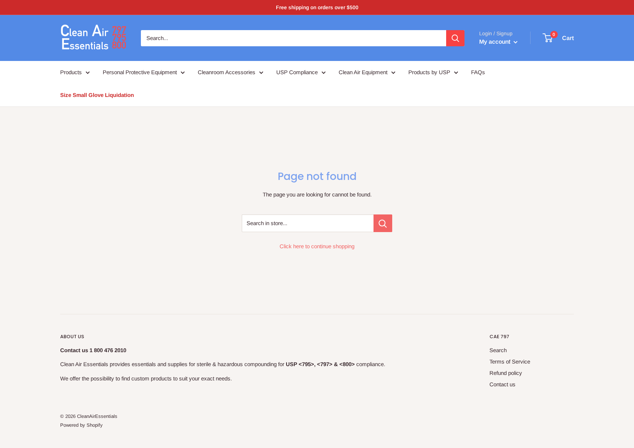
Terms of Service (509, 361)
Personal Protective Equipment (140, 72)
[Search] (455, 38)
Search (498, 350)
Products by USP (429, 72)
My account (495, 42)
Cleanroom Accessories (226, 72)
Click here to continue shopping (317, 246)
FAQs (478, 72)
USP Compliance (297, 72)
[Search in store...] (383, 223)
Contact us (502, 384)
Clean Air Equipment (363, 72)
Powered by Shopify (81, 425)
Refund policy (505, 373)
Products (71, 72)
